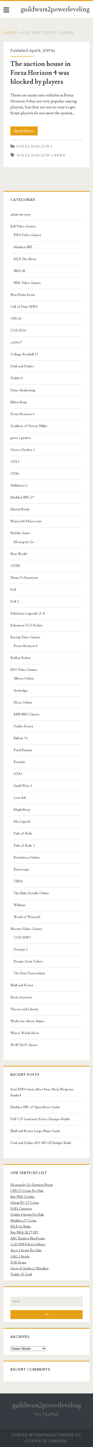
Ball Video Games (23, 226)
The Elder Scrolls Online (31, 893)
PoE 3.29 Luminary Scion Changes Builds (40, 1119)
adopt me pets (20, 214)
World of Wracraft (27, 917)
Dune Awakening (22, 390)
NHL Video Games (27, 283)
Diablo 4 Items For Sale (27, 1215)
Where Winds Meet (24, 1033)
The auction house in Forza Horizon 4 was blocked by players (40, 73)
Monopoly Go (24, 542)
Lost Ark (20, 798)
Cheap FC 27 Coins (24, 1203)
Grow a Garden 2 (22, 450)
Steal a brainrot (21, 997)
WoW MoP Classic (24, 1045)
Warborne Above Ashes (27, 1021)
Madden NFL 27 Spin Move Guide (35, 1107)
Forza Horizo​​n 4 (35, 147)
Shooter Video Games (26, 929)
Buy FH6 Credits (22, 1197)
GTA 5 (14, 462)
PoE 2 (14, 602)
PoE (13, 590)
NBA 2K (20, 271)
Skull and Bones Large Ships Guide (35, 1131)
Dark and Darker (22, 366)
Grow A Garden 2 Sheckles (29, 1268)
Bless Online (23, 703)
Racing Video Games (25, 637)
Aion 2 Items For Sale (26, 1250)
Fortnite (19, 762)
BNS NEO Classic (26, 714)
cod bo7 (16, 342)
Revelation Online (27, 858)
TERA (18, 881)
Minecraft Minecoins (26, 521)
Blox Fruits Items (22, 295)
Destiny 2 (21, 950)
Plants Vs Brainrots (24, 578)
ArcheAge (21, 691)
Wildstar (20, 905)
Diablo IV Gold (21, 1274)
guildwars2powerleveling (55, 9)
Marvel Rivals (20, 509)
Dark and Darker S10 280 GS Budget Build (40, 1143)
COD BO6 (18, 331)
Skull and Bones (21, 985)
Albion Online (24, 678)
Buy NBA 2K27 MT (24, 1232)
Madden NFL (23, 247)
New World (18, 554)
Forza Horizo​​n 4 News (41, 155)
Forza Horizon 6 (22, 414)
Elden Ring (18, 402)
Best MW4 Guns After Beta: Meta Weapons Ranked (41, 1092)
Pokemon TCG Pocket (26, 625)
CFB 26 (16, 319)
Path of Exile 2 (24, 846)
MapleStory (22, 810)
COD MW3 (22, 938)
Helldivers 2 (18, 486)
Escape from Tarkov (28, 961)
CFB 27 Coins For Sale (27, 1191)
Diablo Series (23, 726)
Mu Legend (22, 822)
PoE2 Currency (21, 1209)
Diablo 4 (16, 378)
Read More (26, 131)
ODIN (15, 566)
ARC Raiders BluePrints (27, 1238)
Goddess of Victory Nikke (28, 426)
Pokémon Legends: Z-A (27, 614)
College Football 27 (24, 354)
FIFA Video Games (27, 235)
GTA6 (14, 474)
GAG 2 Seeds (20, 1257)
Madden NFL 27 (22, 497)
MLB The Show (25, 259)
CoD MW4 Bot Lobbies (27, 1244)
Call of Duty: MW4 (24, 307)
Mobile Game (20, 533)
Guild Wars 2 (23, 786)
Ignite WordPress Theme (43, 1435)
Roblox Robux (20, 658)
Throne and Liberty (24, 1009)
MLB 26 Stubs (20, 1227)
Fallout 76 (21, 738)
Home (10, 32)
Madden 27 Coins (23, 1221)
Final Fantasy (23, 750)
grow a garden (20, 438)
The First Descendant (29, 973)
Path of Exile (23, 833)
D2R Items (18, 1262)
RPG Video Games (23, 670)
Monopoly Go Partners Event (31, 1185)
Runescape (21, 869)
